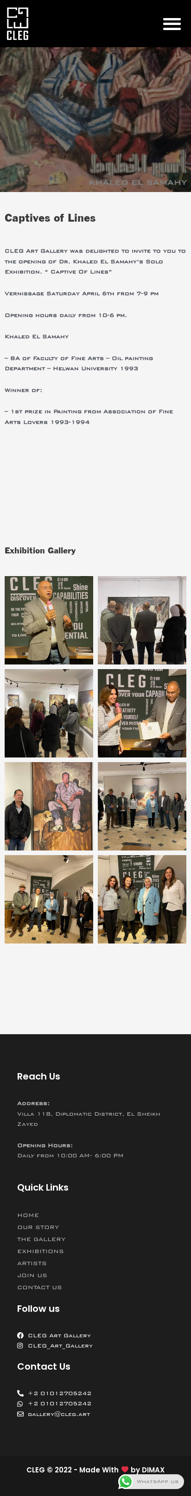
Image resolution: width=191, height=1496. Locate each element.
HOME (28, 1215)
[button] (171, 23)
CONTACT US (39, 1287)
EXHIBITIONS (40, 1251)
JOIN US (32, 1275)
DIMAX (153, 1470)
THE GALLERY (41, 1239)
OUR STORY (38, 1227)
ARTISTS (32, 1263)
